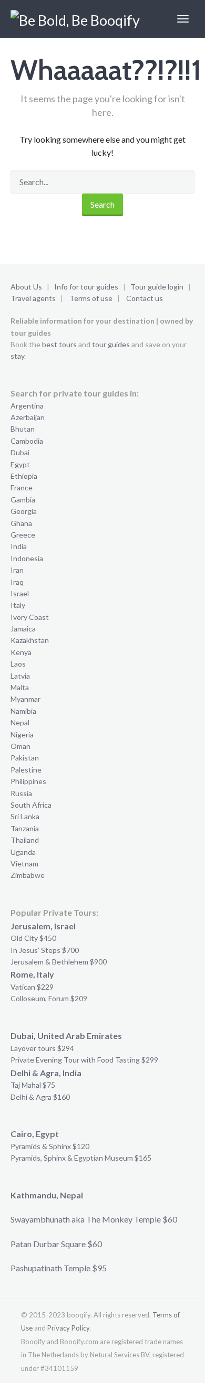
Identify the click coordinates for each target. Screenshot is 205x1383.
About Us (26, 286)
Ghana (21, 523)
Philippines (28, 781)
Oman (20, 746)
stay (17, 355)
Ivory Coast (30, 617)
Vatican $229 (32, 986)
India (19, 546)
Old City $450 (33, 938)
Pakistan (25, 757)
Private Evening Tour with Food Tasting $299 (84, 1059)
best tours (59, 344)
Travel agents (33, 298)
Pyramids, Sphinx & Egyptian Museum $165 (81, 1157)
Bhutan (23, 428)
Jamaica (23, 628)
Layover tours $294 (42, 1048)
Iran (17, 569)
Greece (23, 534)
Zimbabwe (28, 875)
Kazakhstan (30, 640)
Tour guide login (156, 286)
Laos (18, 663)
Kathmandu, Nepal (47, 1195)
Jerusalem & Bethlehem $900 (59, 961)
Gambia (23, 499)
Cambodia (27, 440)
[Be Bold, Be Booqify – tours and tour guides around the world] (77, 19)
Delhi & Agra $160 (40, 1096)
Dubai (20, 452)
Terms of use (90, 298)
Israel (20, 593)
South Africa (31, 804)
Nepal (20, 722)
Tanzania (25, 828)
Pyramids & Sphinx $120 (50, 1146)
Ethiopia (24, 475)
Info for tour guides (86, 286)
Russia (21, 793)
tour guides (111, 344)
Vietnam (24, 863)
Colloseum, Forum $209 (49, 998)
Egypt (20, 464)
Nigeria (22, 734)
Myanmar (25, 698)
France (22, 487)
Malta (20, 687)
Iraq (17, 581)
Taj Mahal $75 (33, 1084)
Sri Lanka (25, 816)
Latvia (20, 675)
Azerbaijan (28, 417)
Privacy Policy (68, 1328)
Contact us (144, 298)
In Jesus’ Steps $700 (45, 950)
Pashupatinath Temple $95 (59, 1268)
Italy (18, 605)
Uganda (23, 852)
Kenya (21, 652)
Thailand (25, 839)
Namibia (23, 710)
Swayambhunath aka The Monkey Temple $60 (94, 1219)
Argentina (27, 405)
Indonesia (27, 558)
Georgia (24, 511)
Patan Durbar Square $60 (56, 1244)
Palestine (26, 769)
